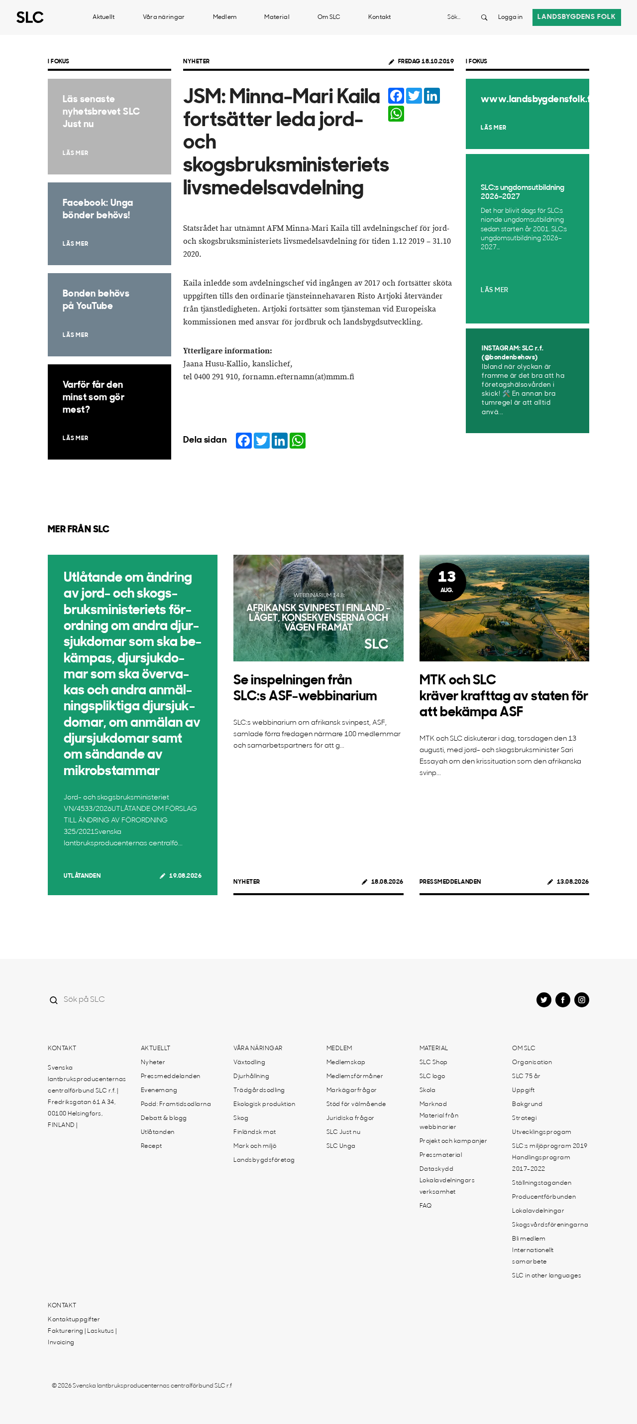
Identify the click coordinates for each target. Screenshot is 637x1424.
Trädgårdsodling (259, 1091)
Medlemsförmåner (355, 1077)
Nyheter (196, 62)
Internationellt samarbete (533, 1256)
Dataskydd (437, 1169)
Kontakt (379, 17)
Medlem (225, 17)
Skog (240, 1118)
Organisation (532, 1063)
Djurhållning (251, 1077)
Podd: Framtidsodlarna (176, 1105)
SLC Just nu (343, 1132)
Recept (151, 1146)
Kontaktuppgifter (74, 1320)
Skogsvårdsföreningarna (550, 1225)
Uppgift (523, 1091)
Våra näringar (164, 17)
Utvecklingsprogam (542, 1132)
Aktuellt (103, 17)
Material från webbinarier (439, 1121)
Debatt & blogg (164, 1118)
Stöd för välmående (356, 1105)
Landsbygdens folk (576, 17)
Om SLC (329, 17)
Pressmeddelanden (450, 882)
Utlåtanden (82, 876)
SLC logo (432, 1077)
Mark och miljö (254, 1146)
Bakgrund (527, 1105)
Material (276, 17)
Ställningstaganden (541, 1183)
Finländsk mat (254, 1132)
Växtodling (249, 1063)
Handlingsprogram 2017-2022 (541, 1163)
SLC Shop (434, 1063)
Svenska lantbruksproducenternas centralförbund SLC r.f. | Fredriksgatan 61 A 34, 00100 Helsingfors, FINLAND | (87, 1096)
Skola (428, 1091)
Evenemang (159, 1091)
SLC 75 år (526, 1077)
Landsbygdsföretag (264, 1160)
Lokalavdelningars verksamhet (447, 1186)
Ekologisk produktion (264, 1105)
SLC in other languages (546, 1276)
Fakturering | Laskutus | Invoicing (82, 1337)
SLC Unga (341, 1146)
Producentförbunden (544, 1197)
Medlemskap (346, 1063)
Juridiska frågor (350, 1118)
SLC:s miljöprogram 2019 (550, 1146)
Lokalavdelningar (538, 1211)
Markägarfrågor (351, 1091)
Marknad (433, 1105)
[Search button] (484, 17)
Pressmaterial (441, 1155)
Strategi (524, 1118)
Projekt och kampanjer (454, 1141)
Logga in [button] (510, 17)
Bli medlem (528, 1239)
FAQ (426, 1206)
